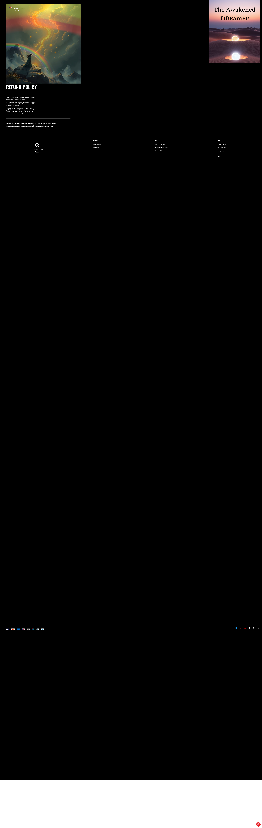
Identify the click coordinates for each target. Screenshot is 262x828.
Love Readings (96, 147)
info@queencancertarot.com (161, 147)
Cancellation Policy (222, 147)
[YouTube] (258, 628)
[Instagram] (254, 628)
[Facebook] (249, 628)
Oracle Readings (97, 144)
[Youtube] (245, 628)
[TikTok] (241, 628)
